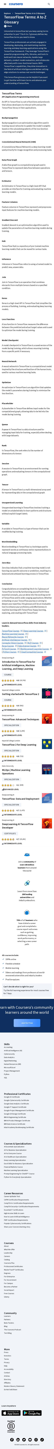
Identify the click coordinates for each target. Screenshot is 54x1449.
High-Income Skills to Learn (14, 1213)
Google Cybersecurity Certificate (16, 1100)
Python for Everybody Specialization (17, 1177)
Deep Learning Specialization (15, 1160)
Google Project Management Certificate (19, 1110)
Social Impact (9, 1290)
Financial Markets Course (13, 1167)
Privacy (7, 1362)
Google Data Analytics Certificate (16, 1104)
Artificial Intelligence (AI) (13, 1050)
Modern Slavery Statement (14, 1386)
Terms (6, 1359)
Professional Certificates (13, 1266)
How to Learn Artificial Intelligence (17, 1217)
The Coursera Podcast (12, 1330)
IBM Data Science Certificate (14, 1124)
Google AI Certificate (12, 1097)
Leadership (8, 1253)
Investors (7, 1356)
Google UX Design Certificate (15, 1114)
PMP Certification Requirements (16, 1220)
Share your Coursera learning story (17, 1227)
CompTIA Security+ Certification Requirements (21, 1206)
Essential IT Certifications (13, 1210)
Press (6, 1352)
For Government (10, 1280)
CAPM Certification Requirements (16, 1200)
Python (6, 1074)
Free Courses (9, 1293)
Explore (7, 13)
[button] (27, 26)
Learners (7, 1316)
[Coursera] (16, 4)
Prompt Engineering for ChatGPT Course (19, 1174)
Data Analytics (9, 1057)
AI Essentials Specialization (14, 1146)
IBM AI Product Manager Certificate (17, 1120)
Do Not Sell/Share (10, 1389)
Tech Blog (8, 1333)
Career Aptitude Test (12, 1196)
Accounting (8, 1047)
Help (5, 1366)
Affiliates (7, 1383)
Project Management (12, 1071)
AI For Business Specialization (15, 1150)
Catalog (7, 1259)
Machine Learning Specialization (16, 1170)
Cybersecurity (9, 1054)
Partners (7, 1319)
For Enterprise (9, 1276)
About (6, 1246)
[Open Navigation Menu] (5, 4)
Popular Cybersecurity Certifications (17, 1223)
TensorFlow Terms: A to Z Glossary (30, 13)
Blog (5, 1326)
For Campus (8, 1283)
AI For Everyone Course (13, 1153)
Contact (7, 1372)
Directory (7, 1379)
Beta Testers (9, 1323)
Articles (7, 1376)
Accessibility (9, 1369)
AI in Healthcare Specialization (15, 1157)
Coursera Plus (9, 1263)
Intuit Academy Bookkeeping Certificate (19, 1127)
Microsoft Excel (9, 1067)
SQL (5, 1077)
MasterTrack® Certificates (14, 1270)
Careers (7, 1256)
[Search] (49, 4)
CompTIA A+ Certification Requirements (19, 1203)
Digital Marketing (10, 1061)
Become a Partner (10, 1287)
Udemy (6, 1297)
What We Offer (9, 1249)
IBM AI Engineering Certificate (15, 1117)
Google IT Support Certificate (15, 1107)
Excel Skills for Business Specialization (18, 1163)
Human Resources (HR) (12, 1064)
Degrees (7, 1273)
